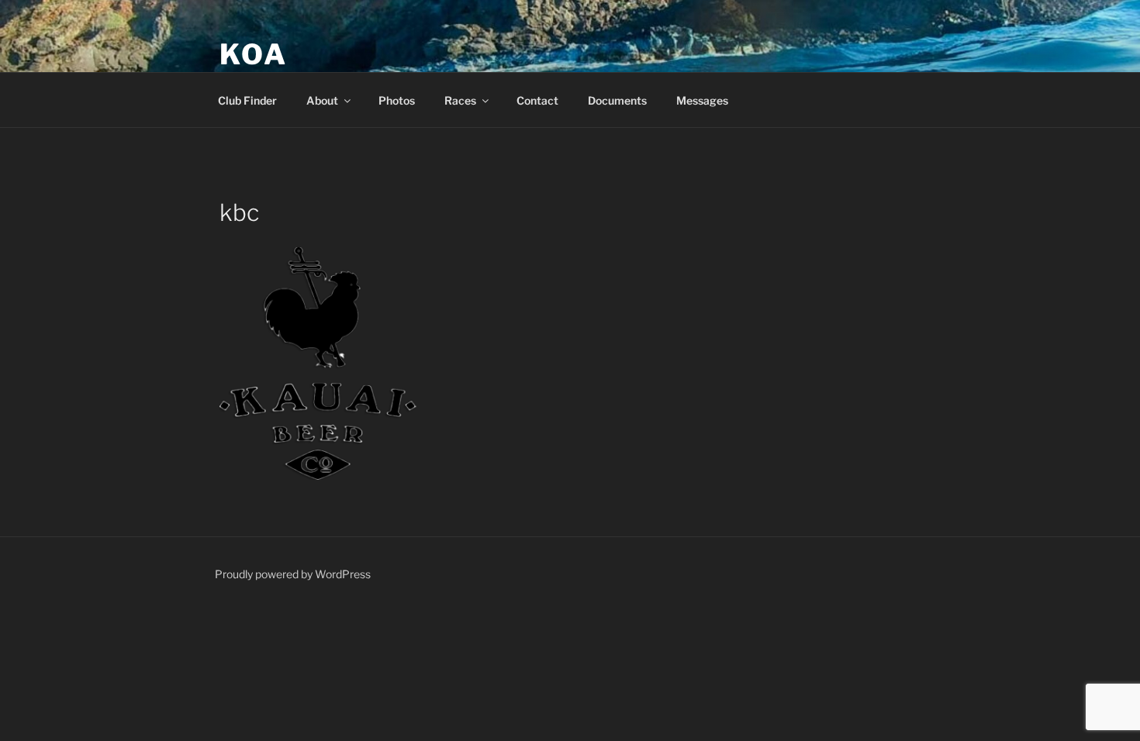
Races (460, 100)
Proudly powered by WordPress (293, 574)
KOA (253, 54)
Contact (537, 100)
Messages (702, 100)
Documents (617, 100)
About (322, 100)
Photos (396, 100)
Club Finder (247, 100)
